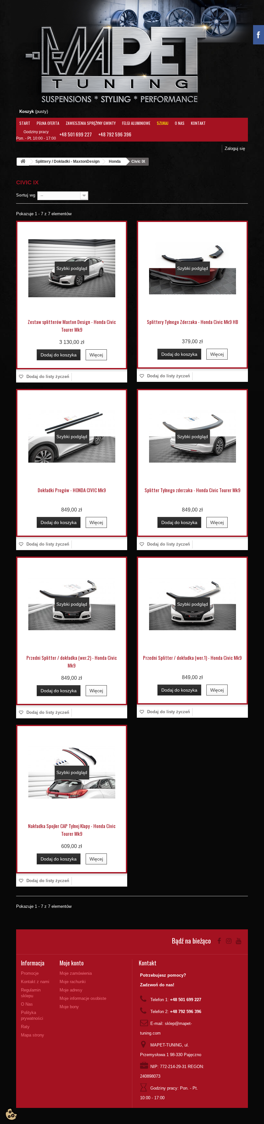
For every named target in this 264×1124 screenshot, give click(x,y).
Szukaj (162, 123)
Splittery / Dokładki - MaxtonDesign (67, 161)
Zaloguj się (235, 148)
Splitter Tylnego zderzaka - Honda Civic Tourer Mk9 (192, 489)
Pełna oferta (48, 123)
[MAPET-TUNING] (128, 62)
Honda (115, 161)
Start (24, 123)
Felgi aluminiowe (136, 123)
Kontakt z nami (35, 981)
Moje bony (69, 1006)
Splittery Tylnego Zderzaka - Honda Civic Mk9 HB (192, 321)
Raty (25, 1026)
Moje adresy (71, 990)
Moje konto (72, 963)
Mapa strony (32, 1035)
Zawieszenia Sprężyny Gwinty (91, 123)
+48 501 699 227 (75, 134)
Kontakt (198, 123)
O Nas (179, 123)
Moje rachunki (73, 981)
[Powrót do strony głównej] (23, 162)
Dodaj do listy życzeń (47, 376)
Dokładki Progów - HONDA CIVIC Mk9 (72, 489)
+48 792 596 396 (114, 134)
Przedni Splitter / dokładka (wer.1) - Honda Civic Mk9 (192, 657)
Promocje (30, 973)
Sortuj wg (25, 195)
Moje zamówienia (76, 973)
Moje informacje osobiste (83, 998)
